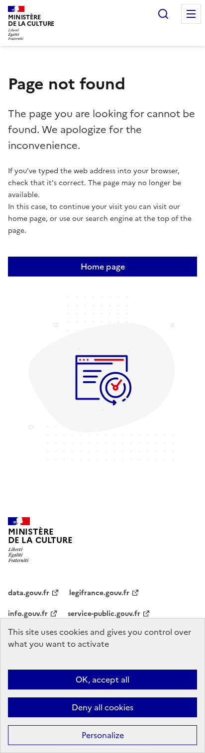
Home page (103, 267)
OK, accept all (102, 679)
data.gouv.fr (28, 593)
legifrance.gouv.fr (99, 593)
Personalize (103, 735)
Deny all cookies (102, 707)
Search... (163, 14)
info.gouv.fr (28, 614)
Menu (191, 14)
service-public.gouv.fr (104, 614)
